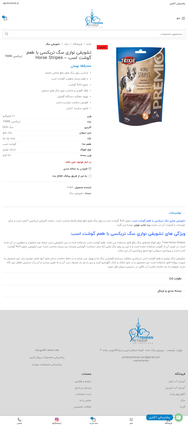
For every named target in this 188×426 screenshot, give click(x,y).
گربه (182, 407)
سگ (66, 44)
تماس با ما (85, 400)
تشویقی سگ (53, 44)
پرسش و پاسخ (83, 388)
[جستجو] (6, 34)
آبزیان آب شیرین (175, 388)
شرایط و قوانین (83, 381)
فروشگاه (77, 44)
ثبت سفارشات (83, 394)
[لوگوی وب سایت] (94, 18)
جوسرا (35, 364)
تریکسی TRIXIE (13, 56)
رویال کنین (36, 357)
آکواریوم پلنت (177, 394)
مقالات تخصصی (82, 407)
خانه (88, 44)
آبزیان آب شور (177, 381)
